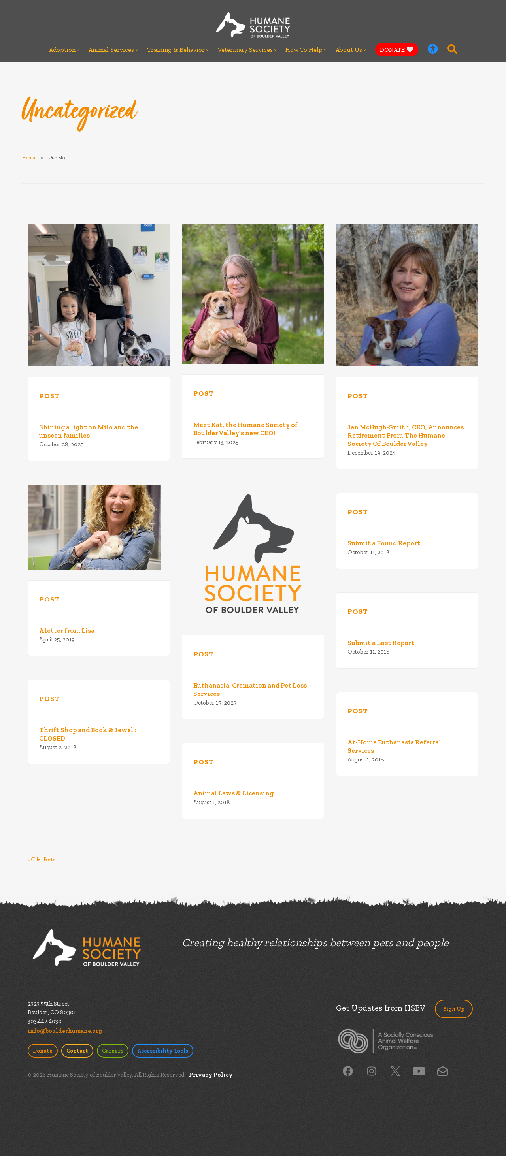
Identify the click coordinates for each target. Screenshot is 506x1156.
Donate (43, 1050)
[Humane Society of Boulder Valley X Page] (395, 1070)
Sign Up (453, 1009)
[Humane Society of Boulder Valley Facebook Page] (348, 1070)
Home (28, 157)
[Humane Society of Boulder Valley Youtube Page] (419, 1070)
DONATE (393, 49)
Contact (77, 1050)
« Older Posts (41, 859)
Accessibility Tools (162, 1050)
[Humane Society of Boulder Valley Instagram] (371, 1070)
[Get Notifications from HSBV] (442, 1070)
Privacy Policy (211, 1074)
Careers (112, 1050)
